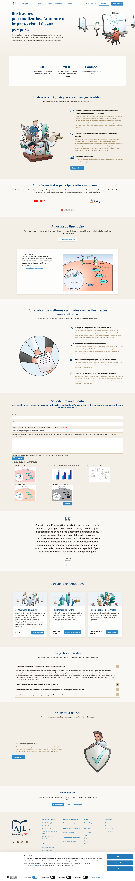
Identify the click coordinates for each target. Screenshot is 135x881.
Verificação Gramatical (69, 841)
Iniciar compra (38, 632)
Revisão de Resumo (48, 847)
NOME (14, 414)
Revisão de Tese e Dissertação (47, 851)
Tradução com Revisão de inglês (49, 832)
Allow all (119, 857)
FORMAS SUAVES (21, 484)
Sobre (70, 4)
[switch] (52, 877)
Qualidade (87, 841)
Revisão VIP (45, 826)
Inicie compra (117, 4)
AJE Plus (86, 844)
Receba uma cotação (72, 632)
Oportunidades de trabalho (113, 829)
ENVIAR (67, 503)
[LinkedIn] (27, 842)
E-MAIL (15, 421)
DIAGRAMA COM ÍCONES (60, 484)
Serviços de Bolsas (68, 832)
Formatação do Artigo (69, 823)
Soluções (25, 4)
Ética (85, 838)
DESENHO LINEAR (95, 466)
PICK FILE (19, 458)
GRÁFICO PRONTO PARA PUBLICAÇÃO (65, 466)
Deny (119, 869)
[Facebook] (18, 842)
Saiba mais (75, 168)
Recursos (58, 4)
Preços (49, 4)
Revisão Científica (47, 829)
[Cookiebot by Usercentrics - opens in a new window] (12, 877)
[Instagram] (22, 842)
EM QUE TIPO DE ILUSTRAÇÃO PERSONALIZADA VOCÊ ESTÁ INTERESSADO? (39, 428)
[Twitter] (13, 842)
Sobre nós (108, 823)
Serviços (38, 4)
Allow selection (120, 863)
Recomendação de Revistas (47, 837)
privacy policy (34, 865)
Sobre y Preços (88, 823)
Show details (95, 877)
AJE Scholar (87, 832)
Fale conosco (109, 832)
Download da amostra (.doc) (34, 268)
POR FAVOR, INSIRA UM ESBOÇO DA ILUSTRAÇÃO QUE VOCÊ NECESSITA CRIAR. (41, 455)
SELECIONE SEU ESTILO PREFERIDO (25, 462)
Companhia (108, 826)
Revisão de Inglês (47, 823)
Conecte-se (104, 4)
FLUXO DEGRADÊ (21, 466)
